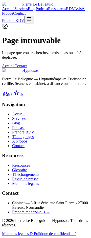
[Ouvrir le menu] (29, 19)
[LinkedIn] (8, 94)
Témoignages (23, 136)
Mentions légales (25, 183)
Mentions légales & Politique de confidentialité (39, 233)
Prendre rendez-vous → (31, 212)
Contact (19, 13)
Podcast (42, 9)
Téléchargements (25, 174)
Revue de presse (25, 179)
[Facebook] (4, 94)
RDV (70, 9)
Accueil (8, 9)
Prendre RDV (13, 20)
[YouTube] (11, 94)
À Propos (19, 141)
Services (21, 9)
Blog (32, 9)
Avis (78, 9)
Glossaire (19, 170)
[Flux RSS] (21, 94)
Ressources (57, 9)
